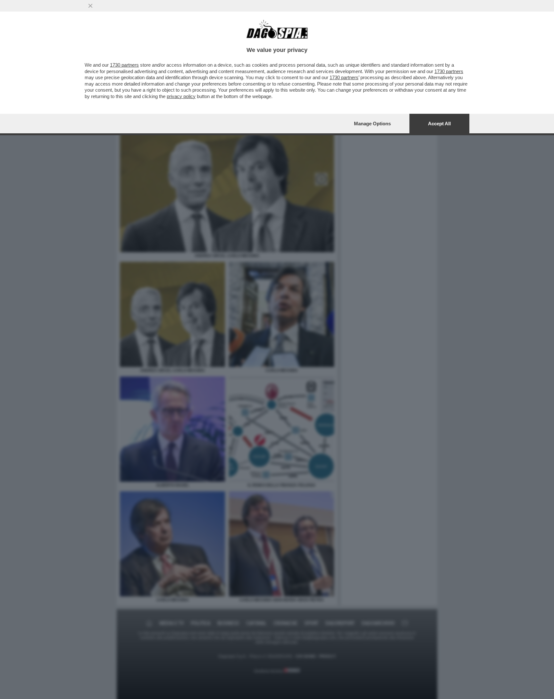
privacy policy (181, 96)
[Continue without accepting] (90, 6)
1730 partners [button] (124, 65)
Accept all (439, 123)
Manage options (372, 123)
